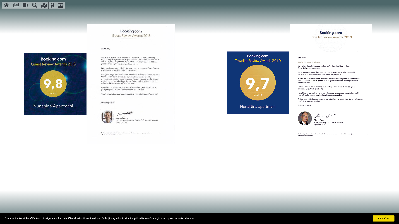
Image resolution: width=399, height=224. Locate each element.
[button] (195, 218)
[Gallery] (16, 5)
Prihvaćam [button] (383, 218)
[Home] (6, 5)
